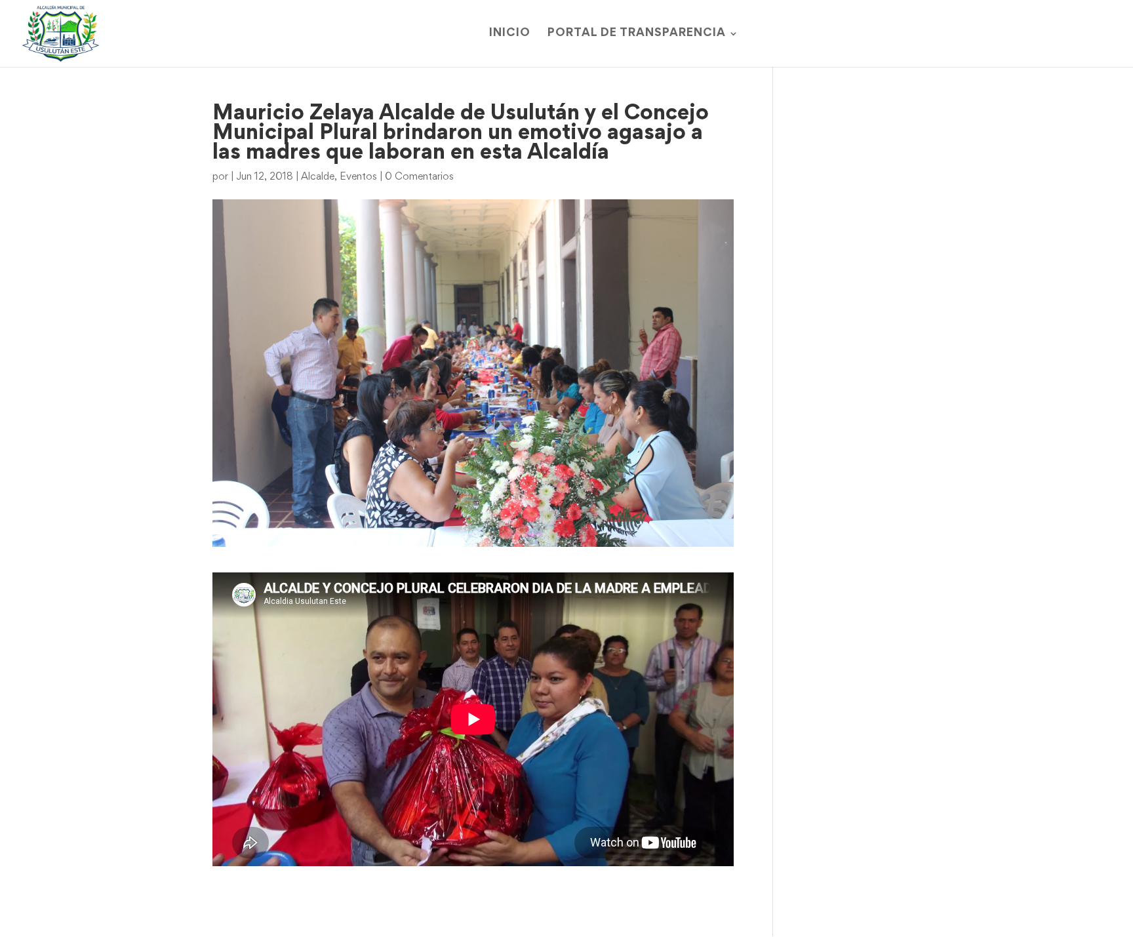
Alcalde (317, 177)
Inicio (509, 34)
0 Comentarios (419, 177)
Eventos (358, 177)
